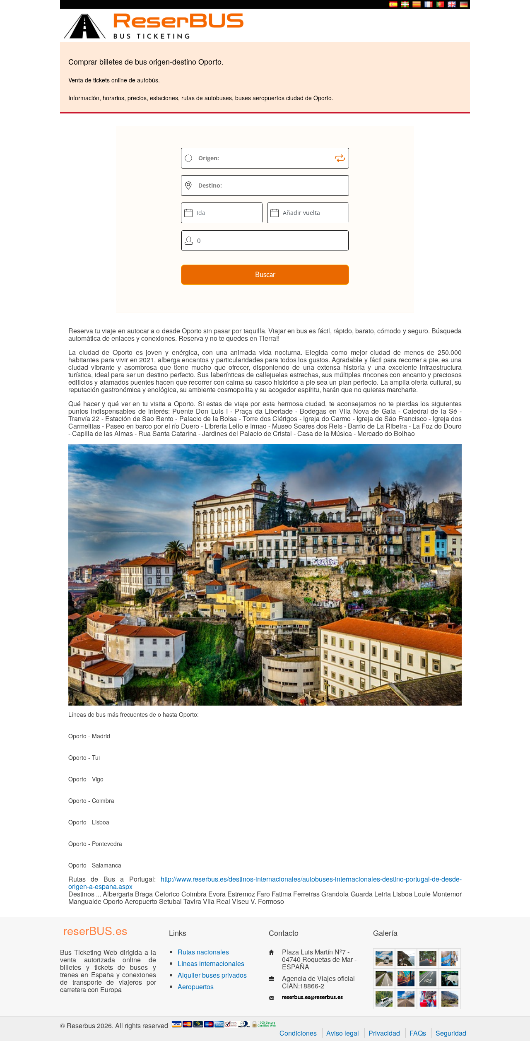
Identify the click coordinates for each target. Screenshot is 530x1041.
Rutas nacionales (203, 952)
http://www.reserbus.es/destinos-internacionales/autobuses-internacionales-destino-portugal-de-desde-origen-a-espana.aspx (265, 882)
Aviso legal (342, 1033)
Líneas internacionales (211, 963)
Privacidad (384, 1033)
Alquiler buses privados (212, 975)
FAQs (418, 1033)
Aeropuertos (196, 986)
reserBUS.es (95, 930)
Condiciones (298, 1033)
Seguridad (451, 1033)
